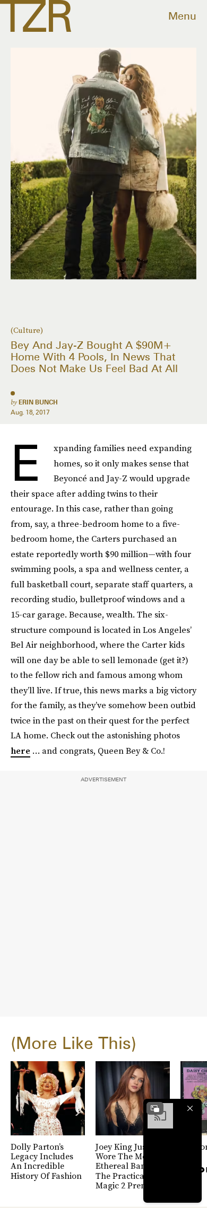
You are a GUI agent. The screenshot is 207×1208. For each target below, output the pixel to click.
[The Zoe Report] (35, 16)
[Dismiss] (190, 1108)
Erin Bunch (38, 402)
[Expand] (154, 1108)
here (20, 750)
